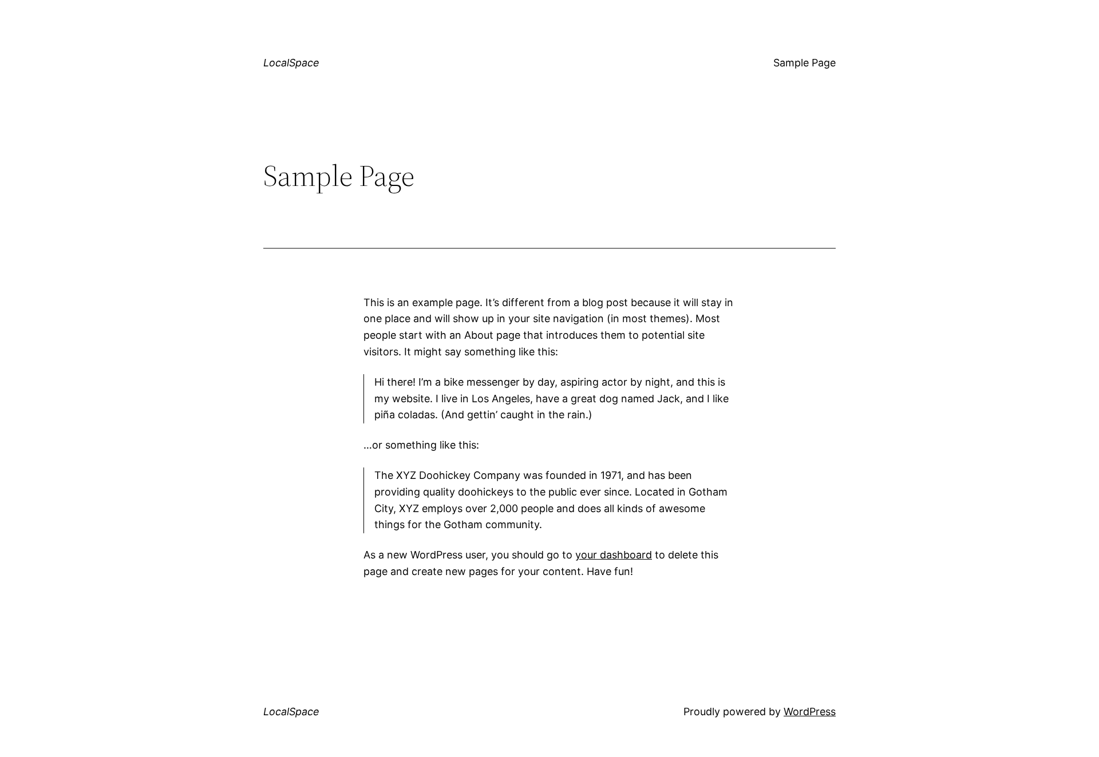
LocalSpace (291, 63)
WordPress (810, 712)
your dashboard (613, 555)
